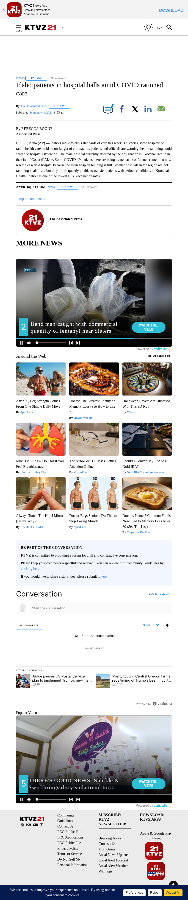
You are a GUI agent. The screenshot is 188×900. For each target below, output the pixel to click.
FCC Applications (70, 837)
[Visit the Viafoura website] (162, 704)
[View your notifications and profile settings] (167, 625)
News (51, 187)
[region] (94, 648)
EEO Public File (69, 832)
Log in (153, 593)
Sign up (164, 593)
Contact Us (65, 826)
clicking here (30, 569)
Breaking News (110, 838)
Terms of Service (69, 854)
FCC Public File (69, 843)
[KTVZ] (43, 27)
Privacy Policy (67, 848)
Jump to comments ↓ (31, 199)
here (103, 576)
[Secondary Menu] (22, 27)
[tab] (29, 625)
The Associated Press (33, 106)
